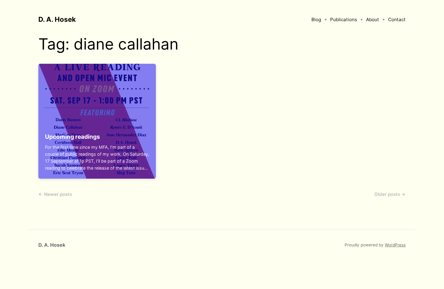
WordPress (395, 244)
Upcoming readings (72, 136)
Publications (343, 19)
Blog (316, 19)
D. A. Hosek (57, 19)
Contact (397, 19)
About (372, 19)
